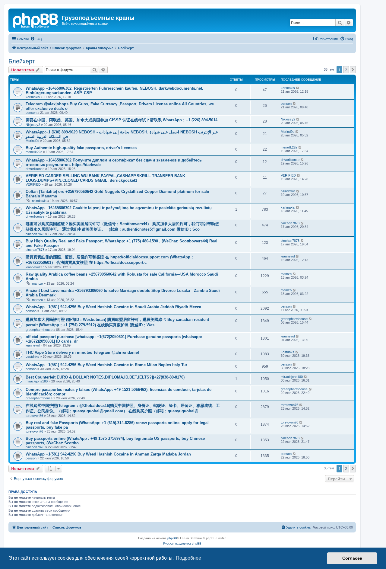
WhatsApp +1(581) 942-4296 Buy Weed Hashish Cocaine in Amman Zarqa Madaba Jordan (108, 454)
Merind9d (32, 140)
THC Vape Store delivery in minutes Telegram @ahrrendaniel (82, 352)
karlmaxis (33, 97)
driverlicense (35, 169)
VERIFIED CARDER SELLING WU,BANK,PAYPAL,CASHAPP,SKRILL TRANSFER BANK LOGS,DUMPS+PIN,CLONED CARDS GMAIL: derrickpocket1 (105, 178)
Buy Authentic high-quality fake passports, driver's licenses (81, 147)
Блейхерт (21, 61)
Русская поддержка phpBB (182, 543)
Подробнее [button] (188, 558)
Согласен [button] (352, 558)
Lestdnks (32, 356)
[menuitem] (36, 39)
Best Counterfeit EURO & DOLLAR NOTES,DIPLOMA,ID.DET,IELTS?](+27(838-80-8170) (105, 377)
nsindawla (39, 201)
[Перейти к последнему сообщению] (298, 88)
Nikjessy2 (33, 124)
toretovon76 (34, 415)
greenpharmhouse (39, 329)
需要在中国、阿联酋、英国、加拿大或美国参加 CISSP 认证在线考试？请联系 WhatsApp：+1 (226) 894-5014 (121, 120)
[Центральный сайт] (36, 19)
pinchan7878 (35, 234)
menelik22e (34, 152)
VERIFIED (33, 184)
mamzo (37, 283)
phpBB (172, 538)
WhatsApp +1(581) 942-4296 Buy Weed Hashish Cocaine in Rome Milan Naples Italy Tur (106, 365)
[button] (353, 69)
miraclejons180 (37, 381)
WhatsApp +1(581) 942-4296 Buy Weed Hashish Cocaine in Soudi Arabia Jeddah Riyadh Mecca (113, 307)
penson (31, 112)
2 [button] (346, 69)
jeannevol (33, 267)
